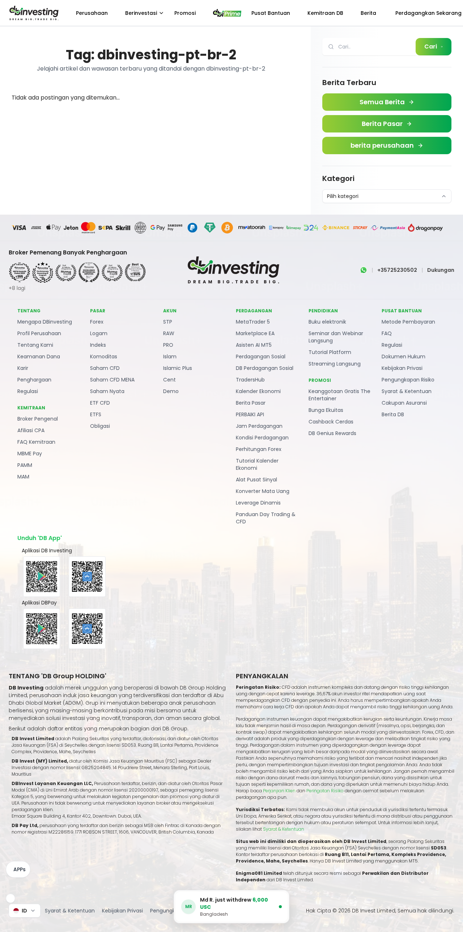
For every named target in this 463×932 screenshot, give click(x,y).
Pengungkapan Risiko (408, 379)
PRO (168, 345)
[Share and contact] (10, 898)
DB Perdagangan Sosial (264, 368)
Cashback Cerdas (331, 421)
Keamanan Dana (38, 356)
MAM (23, 476)
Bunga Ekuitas (326, 410)
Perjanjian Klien (279, 791)
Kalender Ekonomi (258, 391)
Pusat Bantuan (270, 13)
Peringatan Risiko (325, 791)
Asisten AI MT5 (254, 345)
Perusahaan (92, 13)
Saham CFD (105, 368)
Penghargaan (34, 379)
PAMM (24, 465)
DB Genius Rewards (332, 433)
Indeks (98, 345)
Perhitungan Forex (258, 449)
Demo (171, 391)
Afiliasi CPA (30, 430)
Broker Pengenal (37, 418)
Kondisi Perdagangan (262, 437)
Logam (98, 333)
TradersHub (250, 379)
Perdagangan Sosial (260, 356)
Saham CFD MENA (112, 379)
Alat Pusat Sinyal (256, 479)
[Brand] (33, 13)
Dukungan (440, 270)
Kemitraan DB (325, 13)
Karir (22, 368)
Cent (169, 379)
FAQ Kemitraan (36, 442)
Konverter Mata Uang (262, 491)
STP (167, 321)
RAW (168, 333)
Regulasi (27, 391)
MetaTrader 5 (253, 321)
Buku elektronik (327, 321)
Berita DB (393, 414)
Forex (96, 321)
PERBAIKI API (250, 414)
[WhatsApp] (363, 270)
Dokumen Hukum (403, 356)
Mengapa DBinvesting (44, 321)
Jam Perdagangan (259, 426)
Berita (368, 13)
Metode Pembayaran (408, 321)
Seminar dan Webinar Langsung (336, 337)
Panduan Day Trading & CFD (266, 518)
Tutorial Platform (330, 352)
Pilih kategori (342, 196)
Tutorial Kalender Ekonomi (257, 464)
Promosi (185, 13)
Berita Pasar (251, 402)
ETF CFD (100, 402)
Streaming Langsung (335, 363)
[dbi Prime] (227, 13)
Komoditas (103, 356)
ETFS (95, 414)
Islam (170, 356)
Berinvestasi (141, 13)
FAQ (387, 333)
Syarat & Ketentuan (407, 391)
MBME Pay (29, 453)
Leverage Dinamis (258, 502)
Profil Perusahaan (39, 333)
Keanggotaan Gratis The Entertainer (339, 395)
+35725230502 (397, 270)
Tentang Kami (35, 345)
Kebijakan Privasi (402, 368)
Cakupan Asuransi (404, 402)
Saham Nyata (107, 391)
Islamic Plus (177, 368)
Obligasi (100, 426)
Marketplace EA (255, 333)
